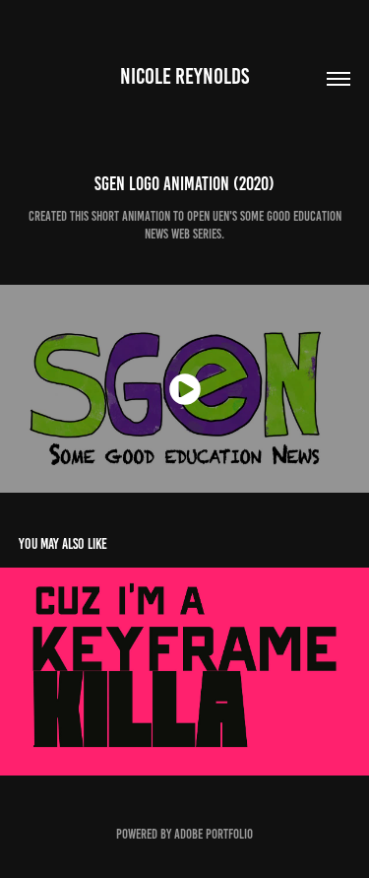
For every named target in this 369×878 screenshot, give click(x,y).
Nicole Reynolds (184, 76)
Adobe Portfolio (213, 834)
